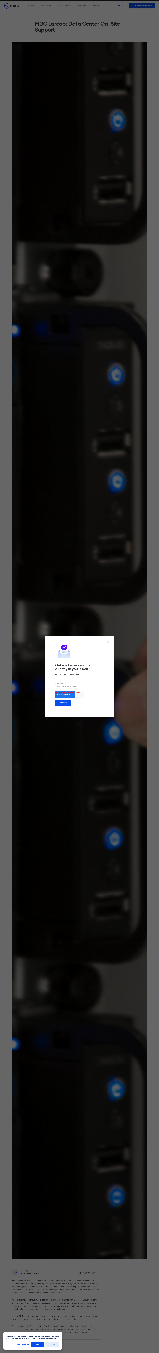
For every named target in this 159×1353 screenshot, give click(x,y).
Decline (52, 1344)
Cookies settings (23, 1344)
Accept (37, 1344)
